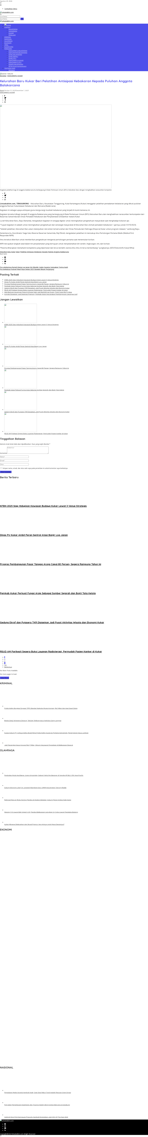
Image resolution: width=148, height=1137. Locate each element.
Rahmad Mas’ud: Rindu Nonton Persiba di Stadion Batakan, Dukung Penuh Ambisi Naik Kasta (37, 800)
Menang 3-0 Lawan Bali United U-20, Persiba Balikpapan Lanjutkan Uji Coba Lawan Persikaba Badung (41, 812)
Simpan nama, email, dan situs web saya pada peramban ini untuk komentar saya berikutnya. (35, 468)
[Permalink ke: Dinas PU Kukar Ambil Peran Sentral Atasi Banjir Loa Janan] (20, 344)
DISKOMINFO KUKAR (7, 92)
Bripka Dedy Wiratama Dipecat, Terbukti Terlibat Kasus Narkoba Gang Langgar (32, 721)
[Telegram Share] (5, 100)
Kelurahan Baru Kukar (7, 252)
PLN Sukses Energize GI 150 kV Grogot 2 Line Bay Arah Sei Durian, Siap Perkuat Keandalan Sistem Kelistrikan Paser (41, 1016)
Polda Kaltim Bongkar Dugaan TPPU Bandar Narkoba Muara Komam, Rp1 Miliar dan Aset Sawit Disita (40, 708)
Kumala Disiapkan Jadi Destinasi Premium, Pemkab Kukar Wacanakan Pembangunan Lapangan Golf (40, 294)
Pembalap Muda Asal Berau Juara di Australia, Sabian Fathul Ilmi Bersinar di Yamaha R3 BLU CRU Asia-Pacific (43, 775)
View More (4, 678)
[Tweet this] (5, 98)
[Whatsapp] (5, 102)
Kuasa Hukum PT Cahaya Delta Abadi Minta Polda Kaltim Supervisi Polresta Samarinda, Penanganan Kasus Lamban (46, 733)
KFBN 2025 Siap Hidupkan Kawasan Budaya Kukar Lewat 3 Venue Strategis (31, 280)
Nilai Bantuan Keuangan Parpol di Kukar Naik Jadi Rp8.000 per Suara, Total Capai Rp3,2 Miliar (38, 292)
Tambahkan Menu (10, 9)
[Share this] (4, 96)
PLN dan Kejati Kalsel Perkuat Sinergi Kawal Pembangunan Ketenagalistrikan (27, 879)
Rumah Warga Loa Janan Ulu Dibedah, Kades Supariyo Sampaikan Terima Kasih (34, 267)
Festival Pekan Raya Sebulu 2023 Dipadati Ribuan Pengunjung (27, 269)
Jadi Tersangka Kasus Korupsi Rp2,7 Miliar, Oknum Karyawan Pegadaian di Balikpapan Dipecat (38, 745)
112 (5, 665)
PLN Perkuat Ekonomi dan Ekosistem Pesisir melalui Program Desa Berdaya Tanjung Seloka (33, 925)
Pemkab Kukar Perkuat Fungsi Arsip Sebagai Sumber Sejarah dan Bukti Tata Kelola (34, 286)
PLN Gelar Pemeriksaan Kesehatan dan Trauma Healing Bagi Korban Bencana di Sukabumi (37, 1105)
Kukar (18, 252)
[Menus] (1, 3)
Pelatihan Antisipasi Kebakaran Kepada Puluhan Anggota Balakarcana (44, 252)
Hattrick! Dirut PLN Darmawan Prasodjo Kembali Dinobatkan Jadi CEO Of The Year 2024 (36, 1117)
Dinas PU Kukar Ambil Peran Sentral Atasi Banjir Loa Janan (25, 282)
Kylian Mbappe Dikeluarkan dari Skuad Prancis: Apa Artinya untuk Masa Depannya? (34, 824)
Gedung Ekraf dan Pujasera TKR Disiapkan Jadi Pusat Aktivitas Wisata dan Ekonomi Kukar (36, 288)
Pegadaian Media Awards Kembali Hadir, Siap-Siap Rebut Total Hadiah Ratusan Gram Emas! (37, 1093)
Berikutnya (8, 667)
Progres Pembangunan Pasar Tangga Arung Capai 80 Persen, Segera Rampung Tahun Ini (36, 284)
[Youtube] (5, 262)
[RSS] (5, 264)
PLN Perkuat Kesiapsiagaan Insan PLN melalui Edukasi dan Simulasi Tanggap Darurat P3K (32, 1062)
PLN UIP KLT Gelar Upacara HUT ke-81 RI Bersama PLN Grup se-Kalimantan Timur (29, 970)
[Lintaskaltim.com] (7, 12)
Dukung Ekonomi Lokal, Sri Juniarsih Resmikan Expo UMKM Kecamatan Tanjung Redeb (35, 788)
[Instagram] (5, 259)
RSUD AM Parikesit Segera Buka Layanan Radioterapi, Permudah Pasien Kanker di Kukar (36, 290)
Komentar (3, 453)
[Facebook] (5, 257)
